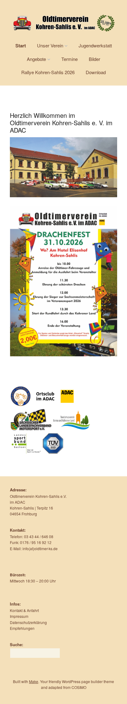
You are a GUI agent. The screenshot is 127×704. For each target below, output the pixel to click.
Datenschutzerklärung (28, 622)
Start (20, 45)
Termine (69, 59)
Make (33, 681)
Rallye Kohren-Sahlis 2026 (48, 72)
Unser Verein (50, 45)
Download (96, 72)
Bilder (94, 59)
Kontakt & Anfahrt (24, 610)
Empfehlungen (22, 628)
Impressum (19, 616)
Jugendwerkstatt (95, 45)
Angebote (36, 59)
